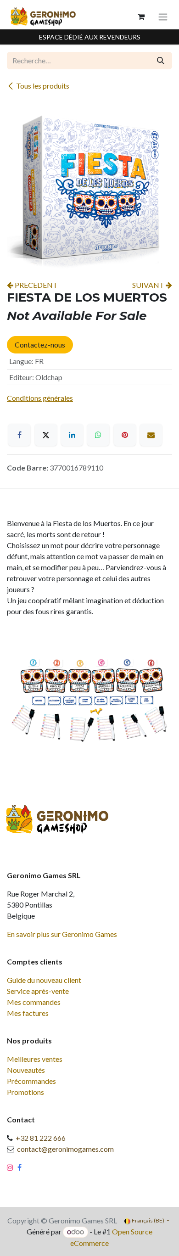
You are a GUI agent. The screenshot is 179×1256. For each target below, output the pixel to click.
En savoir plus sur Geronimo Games (62, 934)
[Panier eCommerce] (141, 16)
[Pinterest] (125, 435)
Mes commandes (34, 1002)
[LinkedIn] (72, 435)
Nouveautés (26, 1069)
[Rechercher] (160, 60)
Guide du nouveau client (44, 980)
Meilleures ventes (34, 1058)
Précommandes (31, 1081)
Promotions (25, 1092)
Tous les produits (42, 85)
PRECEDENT (35, 284)
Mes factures (28, 1013)
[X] (46, 435)
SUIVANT (149, 284)
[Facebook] (19, 435)
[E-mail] (151, 435)
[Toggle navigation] (163, 16)
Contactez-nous (40, 344)
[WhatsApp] (98, 435)
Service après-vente (38, 991)
